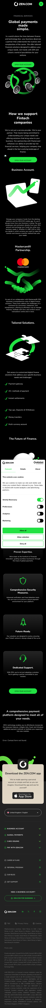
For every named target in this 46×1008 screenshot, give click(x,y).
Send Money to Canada (11, 936)
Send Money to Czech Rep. (19, 933)
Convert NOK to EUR (19, 960)
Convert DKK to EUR (10, 962)
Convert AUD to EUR (29, 958)
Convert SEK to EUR (34, 960)
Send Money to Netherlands (28, 936)
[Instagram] (40, 911)
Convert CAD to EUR (14, 958)
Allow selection (23, 537)
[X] (28, 911)
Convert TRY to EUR (14, 964)
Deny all (23, 544)
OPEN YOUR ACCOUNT (23, 65)
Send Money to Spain (34, 940)
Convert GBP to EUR (11, 955)
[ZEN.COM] (10, 911)
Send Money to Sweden (24, 938)
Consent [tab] (8, 469)
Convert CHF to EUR (25, 955)
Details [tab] (23, 469)
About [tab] (37, 469)
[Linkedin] (22, 911)
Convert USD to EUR (35, 953)
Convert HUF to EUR (24, 962)
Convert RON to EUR (28, 964)
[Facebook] (34, 911)
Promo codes (8, 948)
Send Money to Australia (11, 942)
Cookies (39, 923)
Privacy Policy (23, 923)
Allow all (23, 530)
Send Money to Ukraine (22, 931)
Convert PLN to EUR (22, 953)
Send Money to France (19, 940)
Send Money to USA (29, 929)
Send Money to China (34, 933)
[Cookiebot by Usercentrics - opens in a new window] (33, 462)
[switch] (40, 506)
